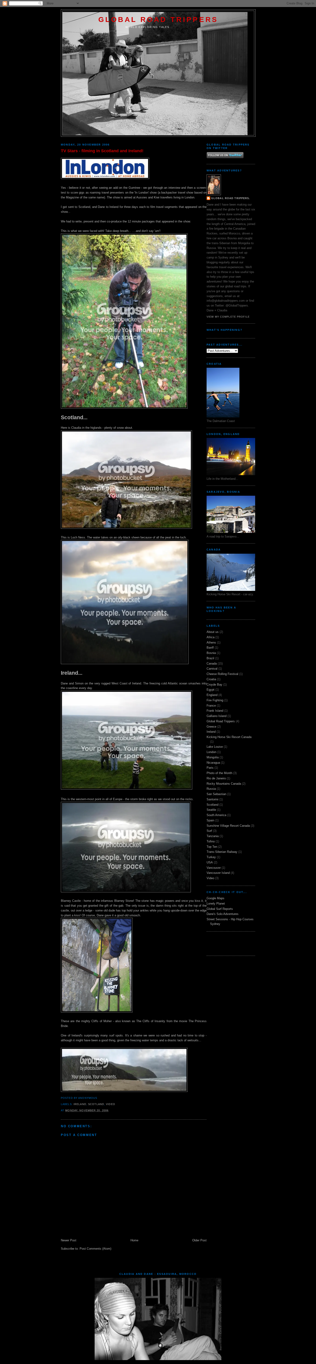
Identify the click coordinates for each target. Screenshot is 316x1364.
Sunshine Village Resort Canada (228, 825)
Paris (210, 767)
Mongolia (213, 757)
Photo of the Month (219, 773)
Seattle (211, 809)
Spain (210, 820)
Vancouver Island (218, 873)
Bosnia (211, 653)
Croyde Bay (214, 684)
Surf (209, 830)
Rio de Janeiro (216, 778)
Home (134, 1240)
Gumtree (134, 187)
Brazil (210, 658)
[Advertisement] (234, 943)
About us (213, 632)
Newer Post (68, 1240)
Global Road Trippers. (230, 198)
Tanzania (213, 836)
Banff (210, 647)
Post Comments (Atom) (95, 1248)
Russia (211, 788)
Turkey (211, 857)
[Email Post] (98, 1098)
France (211, 705)
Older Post (199, 1240)
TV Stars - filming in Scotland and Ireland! (102, 151)
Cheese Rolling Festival (222, 674)
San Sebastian (216, 794)
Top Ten (212, 846)
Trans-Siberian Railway (222, 852)
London (211, 752)
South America (216, 815)
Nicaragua (213, 762)
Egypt (210, 689)
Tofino (211, 841)
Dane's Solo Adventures (223, 914)
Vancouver (214, 867)
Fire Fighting (215, 700)
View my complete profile (228, 316)
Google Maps (215, 898)
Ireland (80, 1104)
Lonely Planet (216, 903)
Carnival (212, 668)
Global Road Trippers (158, 19)
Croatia (211, 679)
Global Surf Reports (220, 909)
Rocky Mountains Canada (224, 783)
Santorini (212, 799)
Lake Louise (215, 746)
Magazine (72, 197)
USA (210, 862)
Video (110, 1104)
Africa (210, 637)
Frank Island (215, 710)
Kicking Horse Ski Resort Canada (229, 737)
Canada (212, 663)
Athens (211, 642)
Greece (211, 726)
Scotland (96, 1104)
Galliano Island (216, 716)
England (212, 695)
